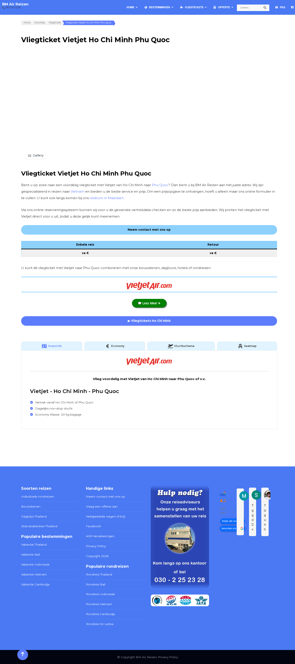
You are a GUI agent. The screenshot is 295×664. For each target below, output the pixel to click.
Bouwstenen (30, 506)
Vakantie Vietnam (34, 574)
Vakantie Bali (30, 554)
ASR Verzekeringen (100, 536)
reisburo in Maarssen (107, 198)
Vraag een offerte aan (102, 506)
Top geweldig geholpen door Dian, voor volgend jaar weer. (253, 517)
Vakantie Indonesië (35, 564)
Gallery (38, 155)
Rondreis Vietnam (99, 604)
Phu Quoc (160, 185)
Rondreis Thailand (99, 574)
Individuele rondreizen (37, 496)
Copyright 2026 (97, 556)
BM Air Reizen (15, 4)
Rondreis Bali (95, 584)
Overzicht (55, 346)
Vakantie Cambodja (35, 584)
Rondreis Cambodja (100, 614)
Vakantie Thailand (34, 544)
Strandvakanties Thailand (39, 526)
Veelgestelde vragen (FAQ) (105, 516)
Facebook (93, 526)
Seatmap (250, 346)
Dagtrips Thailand (34, 516)
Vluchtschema (184, 346)
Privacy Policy (96, 546)
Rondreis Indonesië (100, 594)
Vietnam (77, 191)
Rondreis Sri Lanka (99, 624)
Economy (117, 346)
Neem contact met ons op (105, 496)
